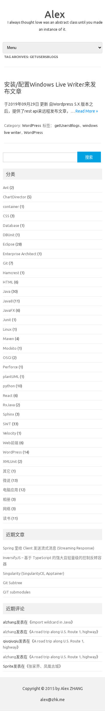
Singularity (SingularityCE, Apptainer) (33, 573)
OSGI (7, 358)
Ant (6, 187)
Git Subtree (12, 583)
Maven (8, 339)
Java (6, 291)
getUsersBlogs (67, 125)
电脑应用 (10, 490)
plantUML (11, 376)
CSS (6, 216)
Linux (7, 329)
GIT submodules (17, 592)
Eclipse (9, 244)
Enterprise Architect (19, 254)
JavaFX (9, 310)
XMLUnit (10, 461)
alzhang (9, 632)
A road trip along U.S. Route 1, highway (63, 632)
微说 (6, 480)
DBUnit (9, 235)
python (9, 386)
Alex (55, 14)
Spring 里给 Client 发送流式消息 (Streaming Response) (48, 548)
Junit (7, 320)
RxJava (9, 405)
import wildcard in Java (51, 622)
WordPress (31, 125)
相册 (6, 499)
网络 (6, 509)
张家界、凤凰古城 (44, 666)
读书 (6, 518)
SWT (7, 424)
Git (5, 263)
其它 (6, 471)
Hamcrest (11, 273)
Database (11, 225)
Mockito (10, 348)
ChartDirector (14, 197)
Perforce (10, 367)
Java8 (8, 301)
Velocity (9, 433)
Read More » (87, 111)
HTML (8, 282)
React (8, 395)
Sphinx (8, 414)
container (11, 206)
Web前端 (10, 443)
